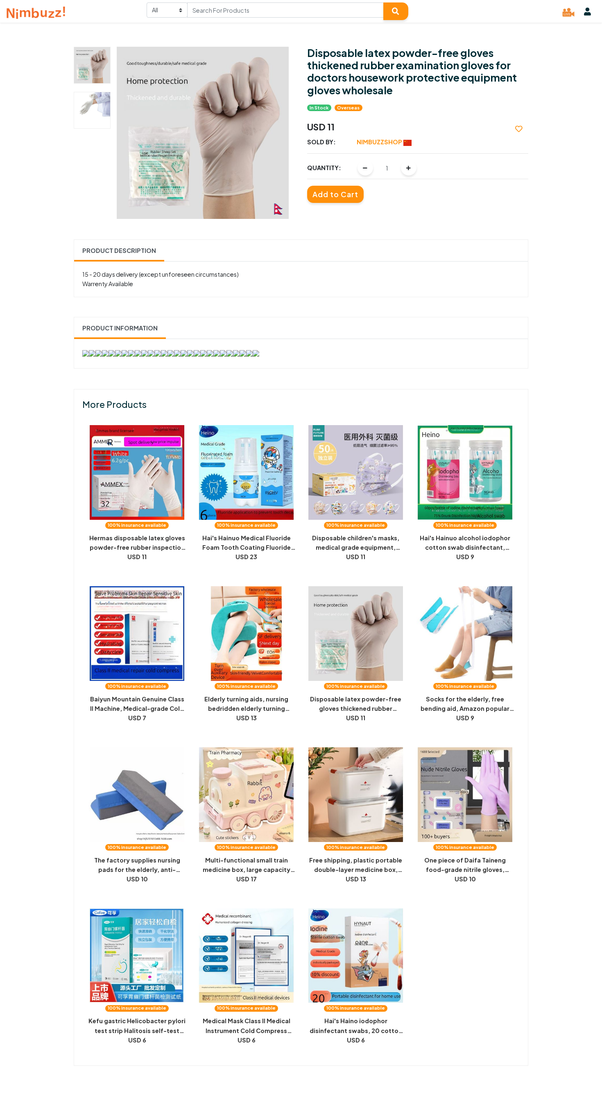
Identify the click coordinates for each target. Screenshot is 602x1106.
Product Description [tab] (119, 250)
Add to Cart (335, 194)
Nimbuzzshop (380, 142)
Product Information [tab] (120, 328)
